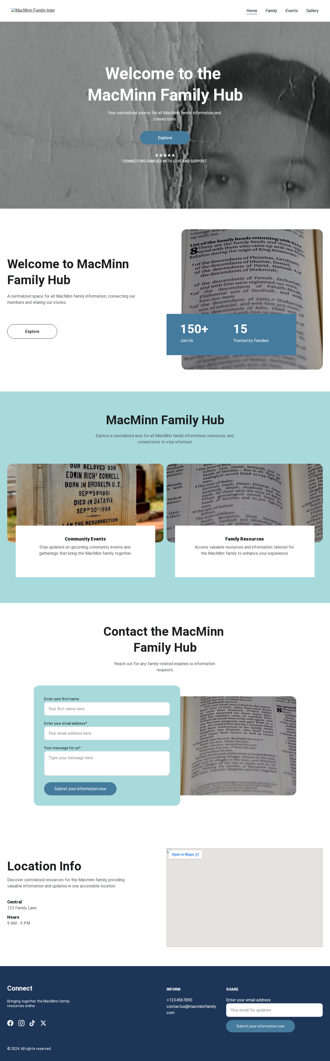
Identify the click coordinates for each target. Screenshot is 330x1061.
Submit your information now (80, 788)
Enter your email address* (65, 723)
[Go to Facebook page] (10, 1023)
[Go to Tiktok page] (32, 1023)
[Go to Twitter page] (43, 1023)
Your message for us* (62, 748)
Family (271, 10)
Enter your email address (248, 1000)
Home (251, 10)
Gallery (312, 10)
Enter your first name (61, 699)
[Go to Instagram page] (21, 1023)
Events (291, 10)
